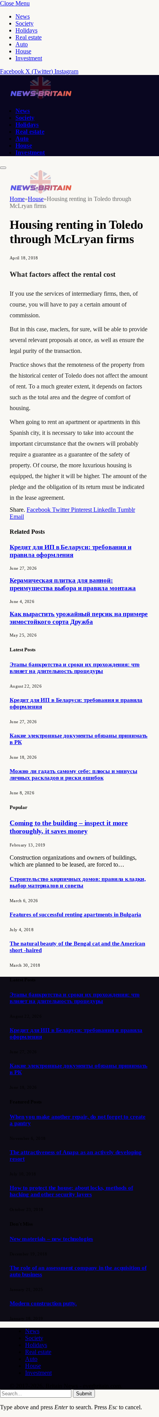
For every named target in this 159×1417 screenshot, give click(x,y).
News (22, 16)
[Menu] (3, 168)
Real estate (28, 37)
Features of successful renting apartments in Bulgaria (75, 914)
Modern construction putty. (43, 1303)
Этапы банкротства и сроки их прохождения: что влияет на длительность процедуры (75, 667)
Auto (21, 44)
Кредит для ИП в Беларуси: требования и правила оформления (71, 551)
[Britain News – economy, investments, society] (40, 97)
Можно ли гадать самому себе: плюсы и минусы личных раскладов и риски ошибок (73, 774)
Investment (28, 58)
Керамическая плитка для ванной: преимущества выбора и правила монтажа (73, 584)
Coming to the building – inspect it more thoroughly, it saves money (69, 827)
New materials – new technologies (51, 1239)
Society (24, 23)
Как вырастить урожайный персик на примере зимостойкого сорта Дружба (79, 617)
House (23, 51)
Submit (84, 1394)
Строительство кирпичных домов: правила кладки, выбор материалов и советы (78, 882)
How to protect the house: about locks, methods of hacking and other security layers (71, 1191)
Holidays (26, 30)
